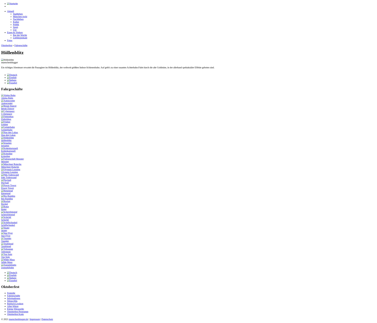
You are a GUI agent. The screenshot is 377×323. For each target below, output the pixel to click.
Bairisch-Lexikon (15, 303)
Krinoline (5, 156)
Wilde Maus (6, 262)
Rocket (4, 204)
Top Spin (5, 257)
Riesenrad (5, 193)
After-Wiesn (12, 306)
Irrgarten (5, 145)
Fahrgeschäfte (20, 45)
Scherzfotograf (8, 214)
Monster (5, 161)
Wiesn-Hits (12, 301)
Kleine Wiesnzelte (15, 309)
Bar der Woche (20, 35)
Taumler (5, 241)
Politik (16, 24)
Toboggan (6, 251)
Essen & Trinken (15, 32)
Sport (15, 27)
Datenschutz (47, 319)
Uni (14, 30)
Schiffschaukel (8, 225)
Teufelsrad (6, 246)
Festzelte (11, 293)
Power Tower (7, 188)
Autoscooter (7, 103)
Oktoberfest (6, 45)
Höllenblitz (6, 140)
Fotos (9, 40)
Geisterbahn (6, 130)
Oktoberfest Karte (15, 314)
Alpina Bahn (7, 98)
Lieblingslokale (20, 38)
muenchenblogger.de (18, 319)
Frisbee (4, 124)
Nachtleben (18, 19)
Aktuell (10, 11)
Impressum (35, 319)
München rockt (20, 16)
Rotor (3, 209)
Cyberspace (6, 114)
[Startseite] (12, 3)
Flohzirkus (6, 119)
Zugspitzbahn (7, 267)
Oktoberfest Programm (17, 311)
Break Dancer (7, 108)
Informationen (13, 298)
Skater (4, 230)
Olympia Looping (9, 172)
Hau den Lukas (8, 135)
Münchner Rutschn (10, 167)
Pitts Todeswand (8, 177)
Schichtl (5, 220)
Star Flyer (5, 236)
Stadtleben (18, 14)
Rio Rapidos (7, 198)
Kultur (16, 22)
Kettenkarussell (8, 151)
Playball (5, 183)
